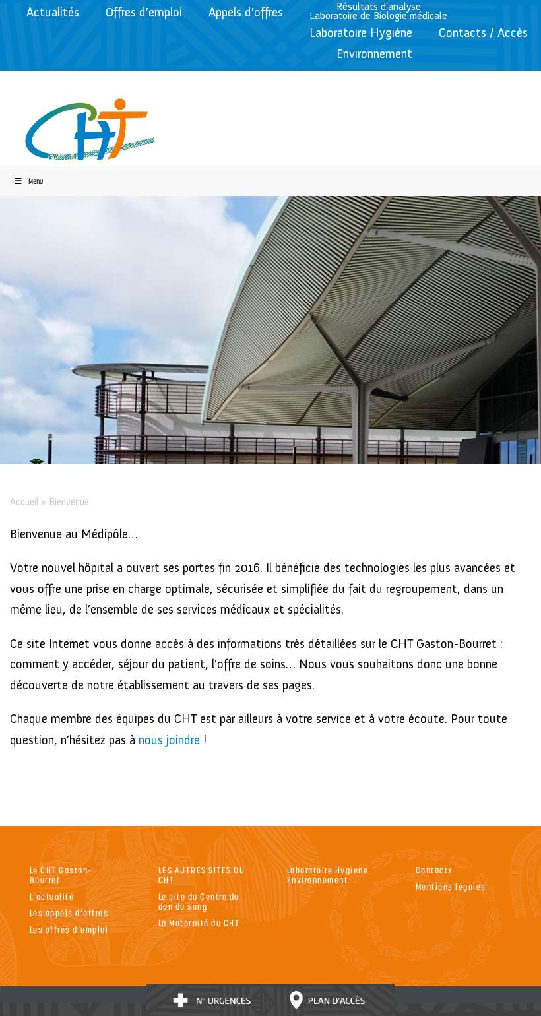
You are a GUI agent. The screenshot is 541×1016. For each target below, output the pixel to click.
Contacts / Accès (483, 32)
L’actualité (52, 896)
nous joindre (169, 739)
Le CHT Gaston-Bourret (61, 874)
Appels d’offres (245, 12)
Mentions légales (451, 886)
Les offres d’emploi (69, 929)
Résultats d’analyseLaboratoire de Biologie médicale (378, 11)
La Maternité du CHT (199, 922)
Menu (35, 181)
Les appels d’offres (69, 912)
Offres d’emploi (144, 12)
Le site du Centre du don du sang (198, 901)
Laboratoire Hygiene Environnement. (328, 874)
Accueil (24, 502)
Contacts (434, 869)
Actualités (52, 12)
